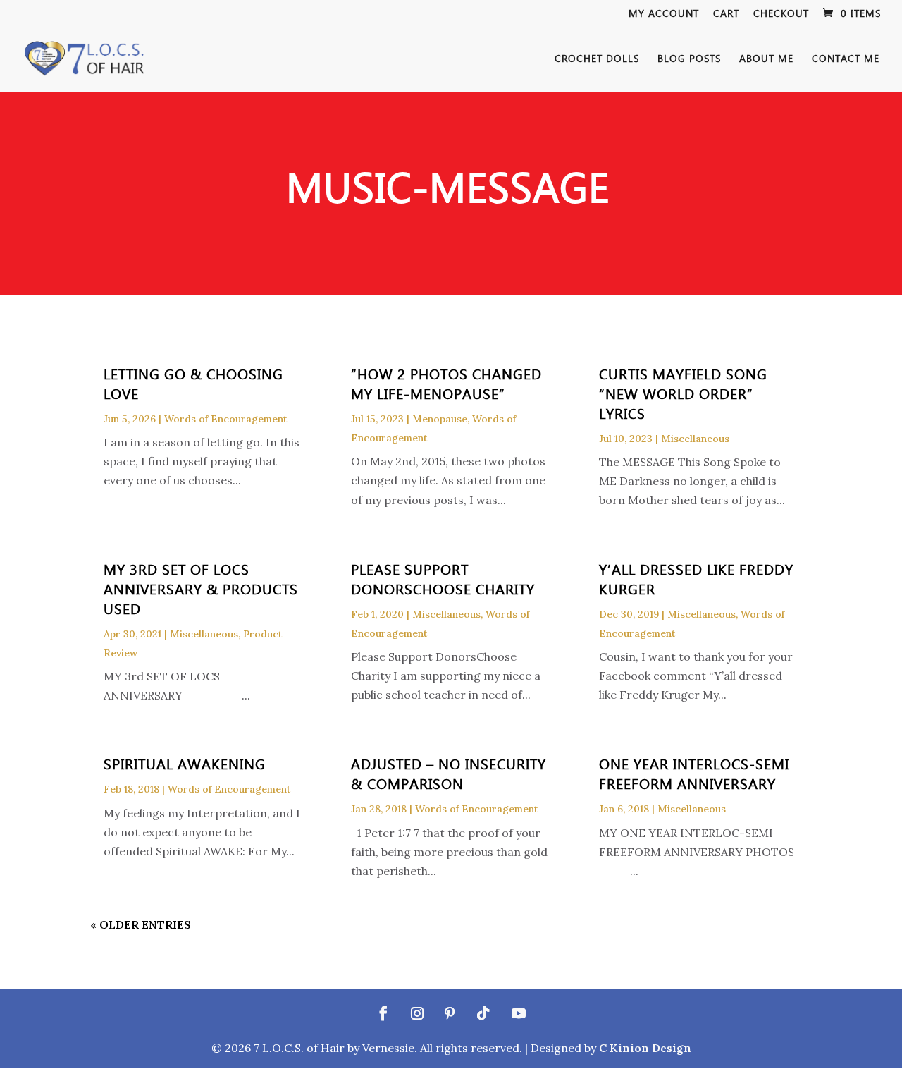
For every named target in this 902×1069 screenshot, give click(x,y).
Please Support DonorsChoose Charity (443, 578)
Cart (726, 14)
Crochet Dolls (597, 59)
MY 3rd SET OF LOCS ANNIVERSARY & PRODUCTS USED (201, 588)
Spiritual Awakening (185, 763)
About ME (766, 59)
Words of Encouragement (225, 419)
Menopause (439, 419)
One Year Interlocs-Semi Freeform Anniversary (694, 773)
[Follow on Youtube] (519, 1013)
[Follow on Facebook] (383, 1013)
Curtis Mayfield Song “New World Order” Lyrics (683, 392)
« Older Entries (140, 924)
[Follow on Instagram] (417, 1013)
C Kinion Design (645, 1048)
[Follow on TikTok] (483, 1013)
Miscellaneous (695, 438)
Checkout (781, 14)
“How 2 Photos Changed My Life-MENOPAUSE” (446, 383)
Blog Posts (689, 59)
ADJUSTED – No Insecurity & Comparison (448, 773)
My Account (664, 14)
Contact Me (845, 59)
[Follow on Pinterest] (449, 1013)
